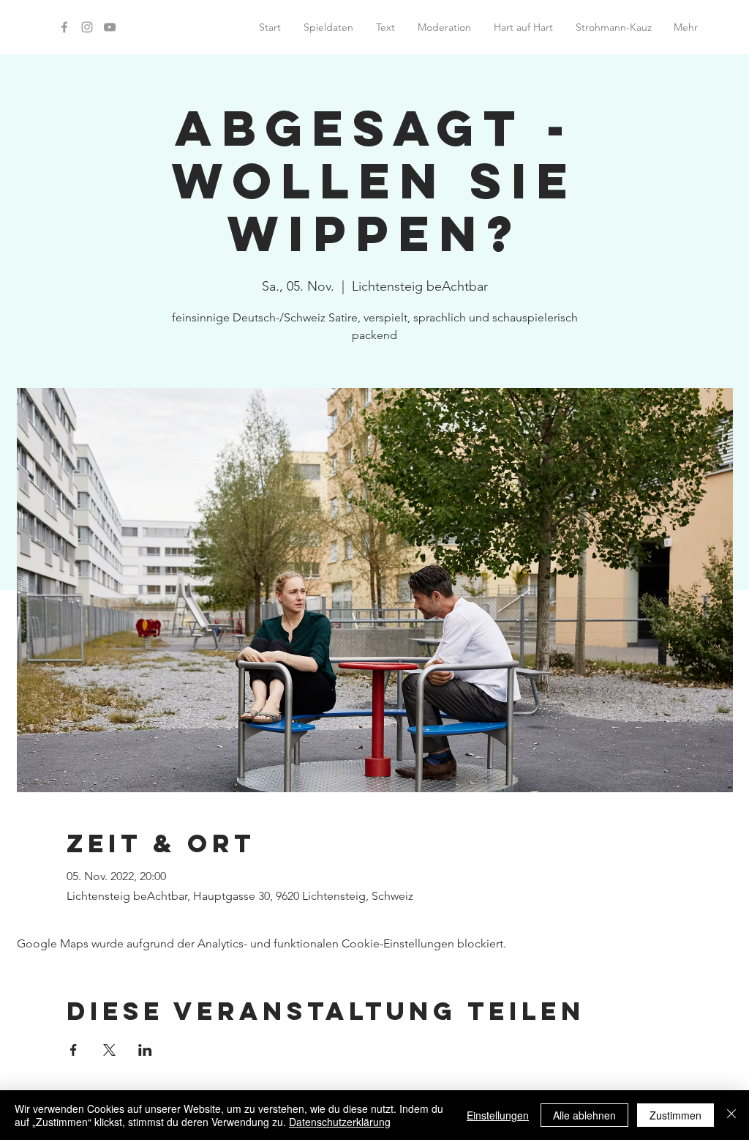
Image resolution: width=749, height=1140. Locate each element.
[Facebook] (64, 27)
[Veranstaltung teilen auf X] (109, 1050)
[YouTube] (109, 27)
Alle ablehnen (584, 1115)
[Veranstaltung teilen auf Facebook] (73, 1050)
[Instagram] (87, 27)
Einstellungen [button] (498, 1115)
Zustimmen (675, 1115)
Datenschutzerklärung (340, 1121)
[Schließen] (731, 1115)
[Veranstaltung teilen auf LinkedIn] (145, 1050)
